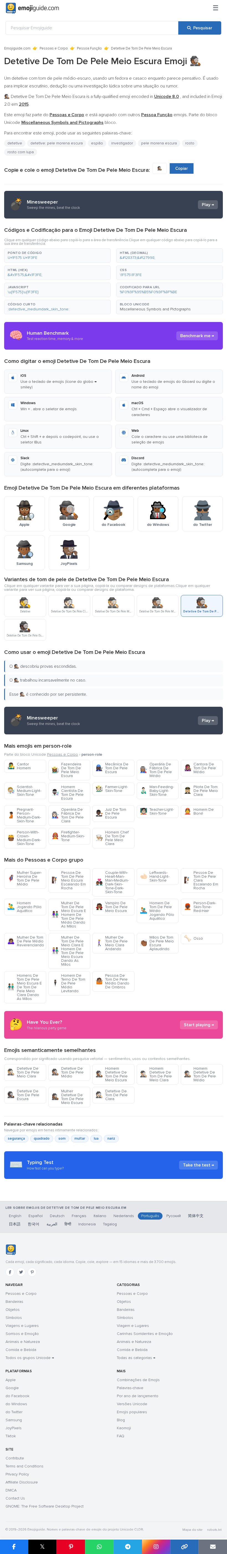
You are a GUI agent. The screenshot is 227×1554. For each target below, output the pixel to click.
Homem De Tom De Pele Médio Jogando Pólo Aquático (157, 911)
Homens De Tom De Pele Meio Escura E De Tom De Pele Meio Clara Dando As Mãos (24, 987)
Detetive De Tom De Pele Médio (67, 1072)
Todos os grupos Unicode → (30, 1357)
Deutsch (57, 1215)
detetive (14, 143)
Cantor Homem (19, 766)
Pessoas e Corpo (54, 48)
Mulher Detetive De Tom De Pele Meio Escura (67, 1097)
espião (97, 143)
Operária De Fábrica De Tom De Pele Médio (156, 770)
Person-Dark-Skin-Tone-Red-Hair (200, 907)
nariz (111, 1138)
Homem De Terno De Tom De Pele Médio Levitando (68, 983)
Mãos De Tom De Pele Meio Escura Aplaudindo (157, 943)
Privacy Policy (17, 1474)
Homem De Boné (199, 811)
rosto (189, 143)
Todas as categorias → (136, 1357)
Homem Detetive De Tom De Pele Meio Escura (112, 1074)
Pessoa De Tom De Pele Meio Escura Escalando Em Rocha (68, 880)
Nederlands (124, 1215)
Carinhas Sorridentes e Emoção (145, 1333)
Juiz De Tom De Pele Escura (111, 813)
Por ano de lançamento (137, 1396)
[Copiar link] (184, 1547)
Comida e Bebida (21, 1349)
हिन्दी (68, 1224)
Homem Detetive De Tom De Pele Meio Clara (156, 1074)
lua (96, 1138)
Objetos (13, 1309)
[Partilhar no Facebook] (14, 1547)
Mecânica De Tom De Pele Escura (112, 768)
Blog (121, 1420)
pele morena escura (159, 143)
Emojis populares (132, 1412)
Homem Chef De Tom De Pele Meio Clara (112, 838)
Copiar (181, 168)
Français (79, 1215)
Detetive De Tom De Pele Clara (112, 1095)
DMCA (11, 1490)
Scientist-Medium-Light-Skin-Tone (24, 790)
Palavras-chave (130, 1388)
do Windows (16, 1404)
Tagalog (110, 1224)
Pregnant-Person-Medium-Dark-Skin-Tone (24, 815)
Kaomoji (124, 1428)
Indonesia (87, 1224)
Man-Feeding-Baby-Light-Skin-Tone (157, 790)
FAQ (120, 1436)
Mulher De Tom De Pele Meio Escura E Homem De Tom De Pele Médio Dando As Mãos (68, 915)
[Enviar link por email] (212, 1547)
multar (79, 1138)
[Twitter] (21, 1272)
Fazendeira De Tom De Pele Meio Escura (66, 770)
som (62, 1138)
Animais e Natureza (23, 1341)
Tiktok (11, 1436)
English (15, 1215)
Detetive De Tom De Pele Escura (23, 1095)
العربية (52, 1224)
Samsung (14, 1420)
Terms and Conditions (24, 1466)
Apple (11, 1380)
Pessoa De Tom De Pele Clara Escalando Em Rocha (201, 880)
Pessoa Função (89, 48)
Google (12, 1388)
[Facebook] (10, 1272)
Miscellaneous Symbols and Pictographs (155, 309)
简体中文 (195, 1215)
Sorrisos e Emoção (22, 1333)
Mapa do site (192, 1530)
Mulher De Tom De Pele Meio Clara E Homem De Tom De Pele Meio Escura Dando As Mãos (67, 951)
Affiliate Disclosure (22, 1482)
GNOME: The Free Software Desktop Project (45, 1506)
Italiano (100, 1215)
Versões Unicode (132, 1404)
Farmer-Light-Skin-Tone (112, 788)
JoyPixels (14, 1428)
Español (36, 1215)
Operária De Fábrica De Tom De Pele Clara (67, 815)
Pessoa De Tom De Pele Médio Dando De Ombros (112, 981)
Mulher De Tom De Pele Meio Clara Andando (112, 943)
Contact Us (15, 1498)
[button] (57, 255)
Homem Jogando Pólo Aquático (24, 907)
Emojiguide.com (17, 48)
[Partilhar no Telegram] (128, 1547)
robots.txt (214, 1530)
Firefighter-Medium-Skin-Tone (68, 836)
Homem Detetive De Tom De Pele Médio (200, 1074)
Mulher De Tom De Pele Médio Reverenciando (25, 941)
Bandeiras (14, 1301)
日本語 (14, 1224)
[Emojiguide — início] (11, 1249)
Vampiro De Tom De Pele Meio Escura (112, 907)
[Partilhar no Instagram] (156, 1547)
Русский (173, 1215)
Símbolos (14, 1317)
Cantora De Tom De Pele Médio (200, 768)
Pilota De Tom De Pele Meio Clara (201, 790)
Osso (193, 938)
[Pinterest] (32, 1272)
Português (150, 1215)
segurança (16, 1138)
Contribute (15, 1458)
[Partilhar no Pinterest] (70, 1547)
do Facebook (17, 1396)
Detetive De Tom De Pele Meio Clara (23, 1072)
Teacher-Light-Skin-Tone (157, 811)
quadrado (42, 1138)
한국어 (33, 1224)
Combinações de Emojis (138, 1380)
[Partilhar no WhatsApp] (99, 1547)
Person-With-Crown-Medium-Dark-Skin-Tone (24, 838)
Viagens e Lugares (22, 1325)
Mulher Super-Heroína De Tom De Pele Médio (24, 878)
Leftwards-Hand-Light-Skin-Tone (154, 876)
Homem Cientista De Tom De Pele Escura (67, 792)
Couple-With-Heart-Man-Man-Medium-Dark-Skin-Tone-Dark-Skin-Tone (112, 882)
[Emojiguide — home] (32, 8)
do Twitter (14, 1412)
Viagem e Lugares (133, 1325)
